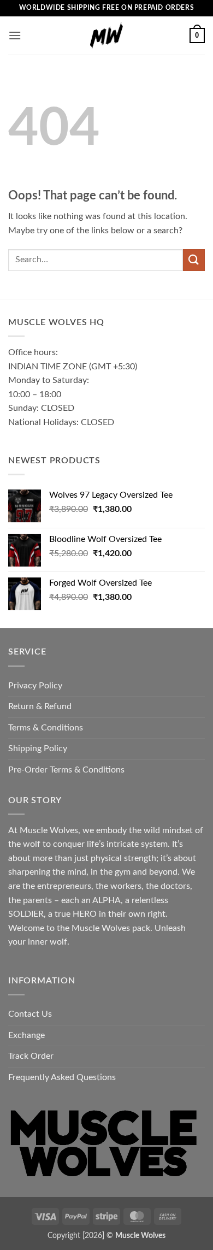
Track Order (31, 1056)
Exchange (26, 1035)
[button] (14, 35)
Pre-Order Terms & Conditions (66, 769)
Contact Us (30, 1014)
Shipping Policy (37, 748)
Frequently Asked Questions (62, 1077)
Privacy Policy (35, 685)
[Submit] (194, 259)
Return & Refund (40, 706)
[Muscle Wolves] (106, 35)
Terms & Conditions (45, 727)
